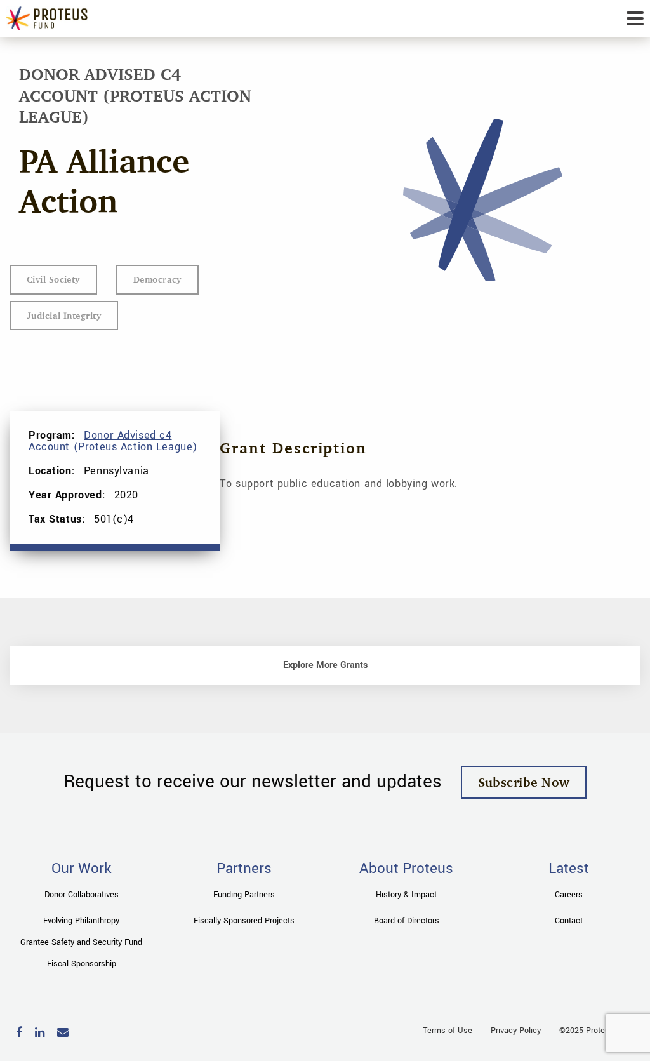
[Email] (63, 1033)
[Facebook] (19, 1033)
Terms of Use (447, 1030)
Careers (569, 894)
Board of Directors (406, 920)
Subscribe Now (524, 782)
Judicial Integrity (64, 315)
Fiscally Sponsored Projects (244, 920)
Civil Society (53, 279)
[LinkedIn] (40, 1033)
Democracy (157, 279)
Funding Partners (244, 894)
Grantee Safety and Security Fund (81, 942)
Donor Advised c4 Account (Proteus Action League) (113, 441)
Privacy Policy (516, 1030)
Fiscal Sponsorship (81, 964)
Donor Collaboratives (81, 894)
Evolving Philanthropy (81, 920)
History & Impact (406, 894)
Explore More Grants (325, 665)
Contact (569, 920)
